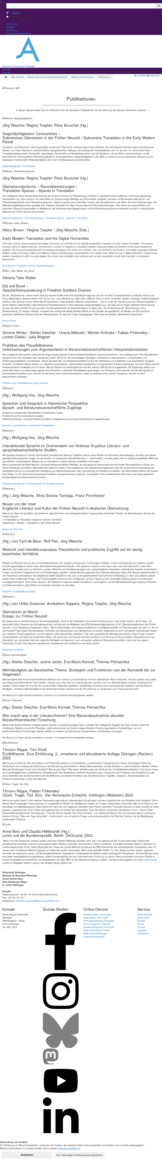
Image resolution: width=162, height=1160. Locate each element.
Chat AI (87, 930)
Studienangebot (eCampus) (97, 914)
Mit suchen (18, 13)
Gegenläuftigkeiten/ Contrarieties (18, 166)
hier (56, 695)
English (154, 75)
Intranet (141, 927)
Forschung (11, 30)
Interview (148, 859)
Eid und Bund (9, 320)
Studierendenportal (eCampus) (98, 927)
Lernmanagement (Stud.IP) (97, 923)
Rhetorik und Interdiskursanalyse (18, 591)
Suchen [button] (142, 75)
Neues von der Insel (12, 529)
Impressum (143, 933)
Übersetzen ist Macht (13, 649)
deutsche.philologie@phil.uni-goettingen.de (37, 900)
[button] (6, 69)
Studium (10, 27)
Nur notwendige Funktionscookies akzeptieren (79, 1155)
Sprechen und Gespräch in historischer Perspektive (28, 425)
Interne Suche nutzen (18, 17)
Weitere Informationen (82, 76)
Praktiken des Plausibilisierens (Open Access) (25, 383)
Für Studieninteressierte (18, 33)
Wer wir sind (12, 23)
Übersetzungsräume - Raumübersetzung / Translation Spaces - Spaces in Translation (45, 218)
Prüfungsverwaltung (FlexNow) (98, 920)
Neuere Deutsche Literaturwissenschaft (47, 76)
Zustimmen (27, 1155)
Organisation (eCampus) (95, 917)
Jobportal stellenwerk (94, 936)
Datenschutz (143, 917)
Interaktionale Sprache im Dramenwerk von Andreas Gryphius (33, 483)
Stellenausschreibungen (95, 933)
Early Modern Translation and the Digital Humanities (28, 265)
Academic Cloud (100, 930)
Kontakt (141, 920)
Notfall (140, 923)
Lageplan (142, 930)
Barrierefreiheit (144, 914)
